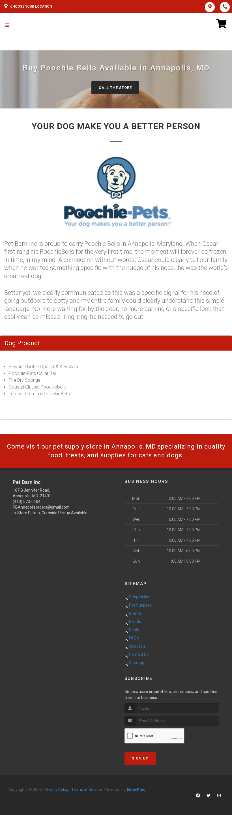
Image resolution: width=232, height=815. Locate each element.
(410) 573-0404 (26, 501)
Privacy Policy (56, 789)
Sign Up (140, 758)
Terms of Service (86, 789)
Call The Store (115, 88)
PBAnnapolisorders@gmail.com (41, 507)
